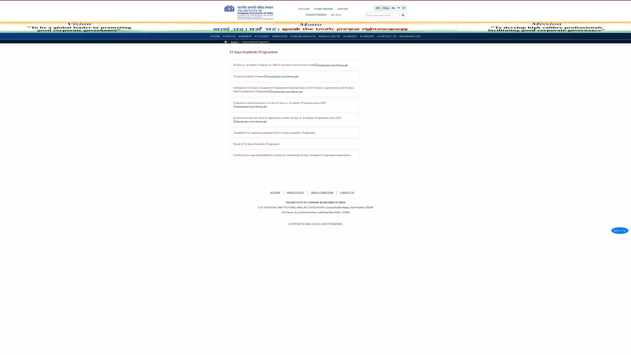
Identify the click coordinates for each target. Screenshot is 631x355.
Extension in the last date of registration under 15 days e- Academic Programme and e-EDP (287, 117)
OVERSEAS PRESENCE (316, 14)
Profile (230, 36)
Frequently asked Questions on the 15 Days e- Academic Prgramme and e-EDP (280, 102)
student (234, 42)
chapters (342, 9)
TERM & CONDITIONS (322, 192)
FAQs (386, 8)
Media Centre (330, 36)
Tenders (368, 36)
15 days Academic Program (249, 76)
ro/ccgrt (304, 9)
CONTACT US (347, 192)
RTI (378, 8)
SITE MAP (275, 192)
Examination (410, 36)
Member (246, 36)
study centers (323, 8)
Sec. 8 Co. (336, 14)
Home (216, 36)
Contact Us (388, 36)
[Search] (403, 15)
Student (263, 36)
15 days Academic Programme (255, 42)
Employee (281, 36)
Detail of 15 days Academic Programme (256, 143)
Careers (351, 36)
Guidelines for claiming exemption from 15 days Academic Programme (274, 132)
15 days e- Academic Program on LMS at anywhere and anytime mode (274, 64)
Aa (393, 7)
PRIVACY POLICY (295, 192)
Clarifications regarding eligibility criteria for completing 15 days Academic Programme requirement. (292, 155)
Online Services (304, 36)
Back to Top (620, 230)
